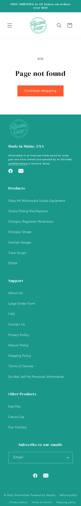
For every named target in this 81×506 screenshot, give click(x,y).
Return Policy (18, 345)
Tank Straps (17, 253)
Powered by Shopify (43, 495)
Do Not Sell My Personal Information (36, 377)
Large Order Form (21, 304)
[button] (9, 25)
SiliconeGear (22, 495)
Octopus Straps (20, 232)
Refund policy (68, 495)
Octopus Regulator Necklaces (31, 221)
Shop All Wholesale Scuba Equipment (36, 201)
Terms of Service (20, 366)
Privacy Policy (18, 335)
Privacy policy (18, 502)
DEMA (12, 263)
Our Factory (17, 427)
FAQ (11, 314)
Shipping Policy (19, 356)
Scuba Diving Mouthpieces (28, 211)
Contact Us (16, 324)
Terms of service (42, 502)
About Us (15, 293)
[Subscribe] (67, 457)
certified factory (18, 164)
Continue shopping (40, 91)
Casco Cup (16, 417)
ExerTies (14, 406)
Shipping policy (66, 502)
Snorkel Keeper (20, 242)
